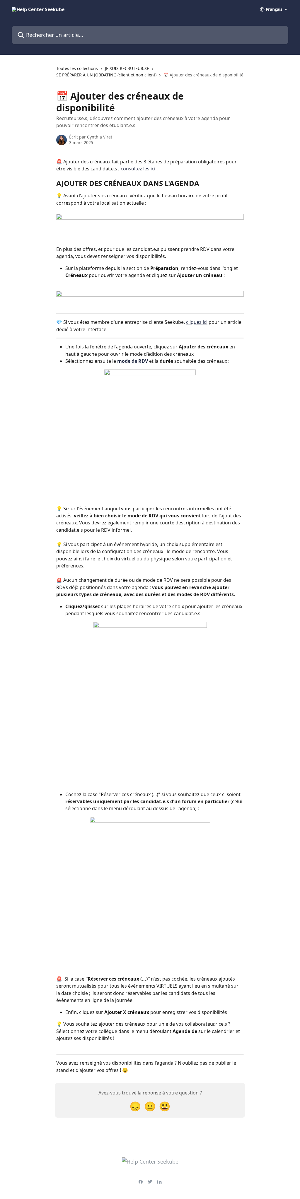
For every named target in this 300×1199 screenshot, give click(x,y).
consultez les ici (138, 168)
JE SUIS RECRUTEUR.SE (127, 68)
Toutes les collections (77, 68)
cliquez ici (196, 322)
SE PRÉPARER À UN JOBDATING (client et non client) (106, 75)
